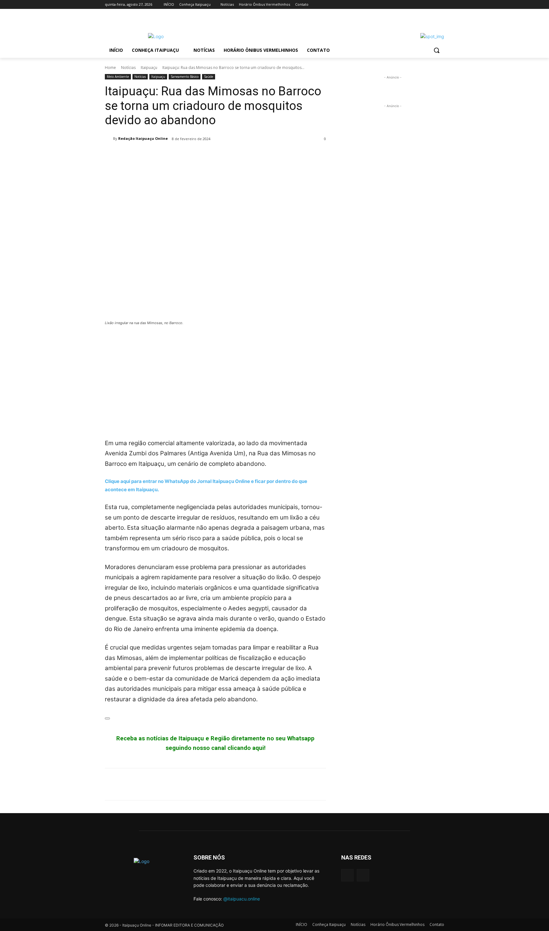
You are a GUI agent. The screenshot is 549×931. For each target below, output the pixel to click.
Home (110, 67)
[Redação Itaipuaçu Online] (109, 138)
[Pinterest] (140, 155)
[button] (436, 50)
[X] (125, 155)
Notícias (128, 67)
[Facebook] (431, 4)
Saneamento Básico (185, 76)
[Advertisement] (215, 378)
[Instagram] (440, 4)
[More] (170, 155)
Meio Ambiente (118, 76)
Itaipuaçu (149, 67)
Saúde (208, 76)
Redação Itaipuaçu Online (143, 138)
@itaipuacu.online (241, 898)
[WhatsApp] (155, 155)
